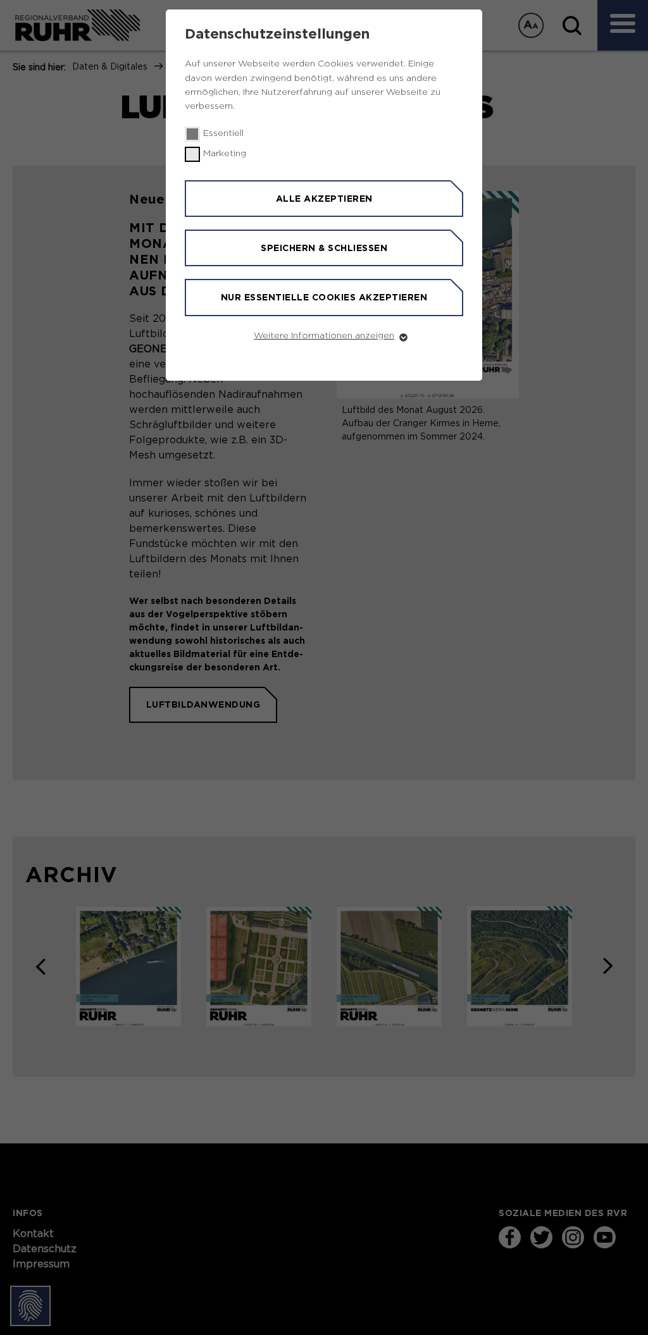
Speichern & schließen (324, 248)
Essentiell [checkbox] (223, 133)
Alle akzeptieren (324, 199)
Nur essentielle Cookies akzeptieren (324, 297)
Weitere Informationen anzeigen (324, 335)
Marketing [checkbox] (224, 153)
